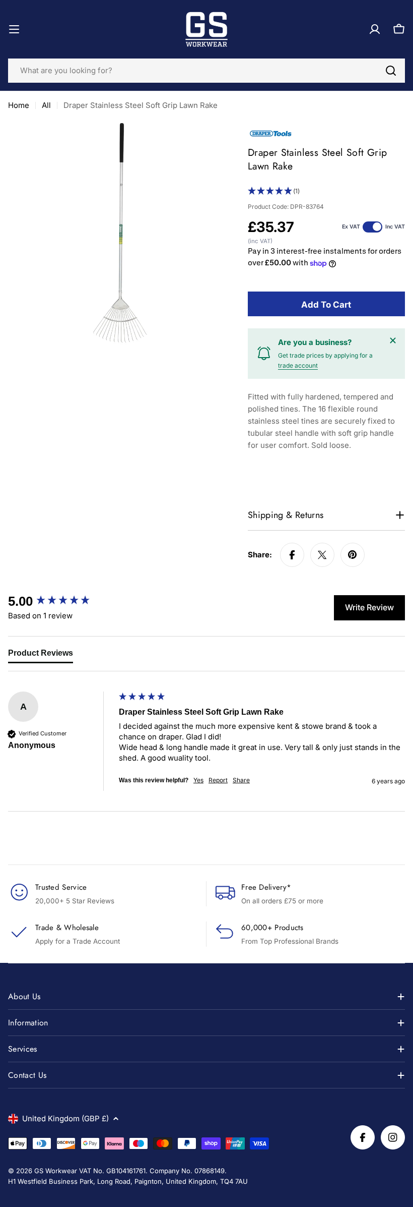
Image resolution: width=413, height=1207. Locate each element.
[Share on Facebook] (292, 555)
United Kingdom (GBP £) (65, 1118)
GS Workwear (55, 1171)
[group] (61, 601)
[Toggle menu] (14, 29)
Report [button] (218, 780)
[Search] (391, 71)
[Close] (392, 340)
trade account (298, 365)
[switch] (372, 227)
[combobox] (206, 71)
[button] (326, 191)
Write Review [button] (369, 607)
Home (18, 105)
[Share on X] (322, 555)
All (46, 105)
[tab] (40, 655)
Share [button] (241, 780)
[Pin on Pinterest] (352, 555)
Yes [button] (198, 780)
